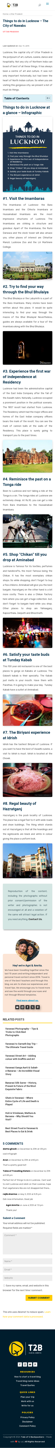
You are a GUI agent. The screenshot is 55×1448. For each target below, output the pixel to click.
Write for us (27, 1405)
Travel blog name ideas (27, 1381)
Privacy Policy (27, 1417)
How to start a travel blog (27, 1377)
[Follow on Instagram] (22, 1007)
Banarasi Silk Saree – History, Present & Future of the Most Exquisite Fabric (21, 1086)
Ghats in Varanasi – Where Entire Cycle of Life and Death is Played (22, 1101)
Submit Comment (39, 1297)
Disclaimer (27, 1421)
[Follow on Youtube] (17, 1007)
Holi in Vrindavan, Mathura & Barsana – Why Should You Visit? (20, 1116)
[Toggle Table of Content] (47, 98)
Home (5, 14)
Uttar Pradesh (16, 14)
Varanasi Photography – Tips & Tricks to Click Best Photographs (21, 1032)
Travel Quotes (27, 1385)
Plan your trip (27, 1397)
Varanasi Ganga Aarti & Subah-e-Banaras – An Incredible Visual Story (22, 1070)
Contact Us (35, 919)
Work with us (27, 1401)
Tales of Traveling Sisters (16, 1170)
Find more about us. (27, 1000)
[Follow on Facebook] (27, 1007)
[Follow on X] (33, 1007)
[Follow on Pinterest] (38, 1007)
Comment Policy (27, 1426)
